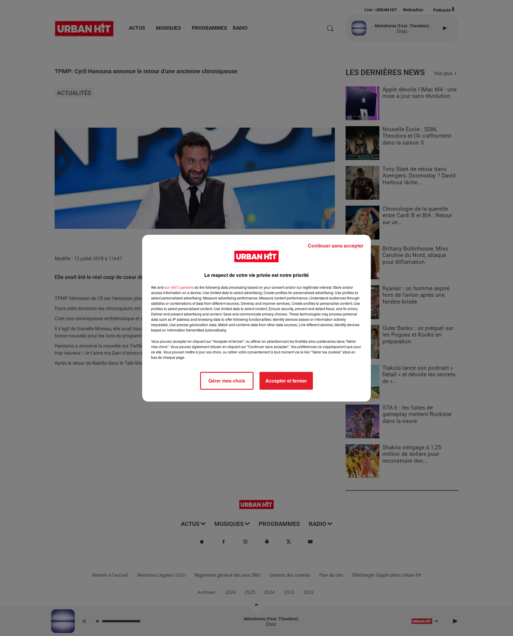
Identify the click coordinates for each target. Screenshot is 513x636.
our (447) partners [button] (179, 287)
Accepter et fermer (286, 380)
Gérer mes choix (226, 380)
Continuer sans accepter (335, 245)
